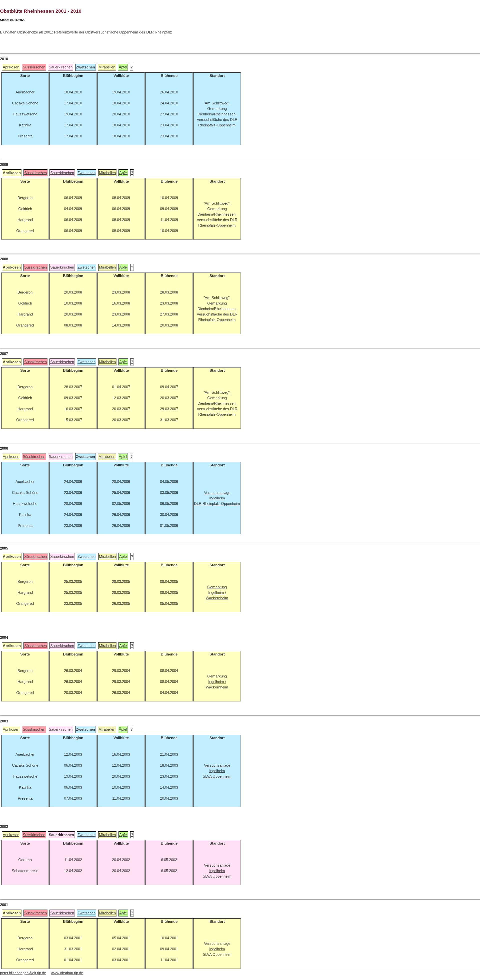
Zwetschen (87, 173)
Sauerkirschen (60, 67)
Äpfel (123, 67)
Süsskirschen (34, 67)
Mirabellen (106, 67)
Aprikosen (11, 67)
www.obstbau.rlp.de (67, 973)
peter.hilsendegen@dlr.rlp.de (23, 973)
